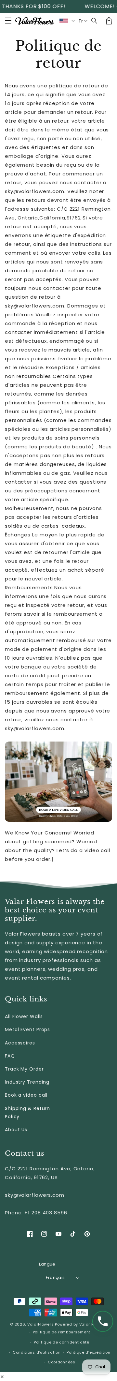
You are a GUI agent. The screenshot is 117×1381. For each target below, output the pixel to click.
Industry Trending (27, 1082)
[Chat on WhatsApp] (103, 1321)
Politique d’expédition (88, 1352)
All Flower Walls (24, 1016)
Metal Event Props (27, 1029)
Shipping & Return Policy (27, 1112)
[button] (94, 21)
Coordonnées (61, 1362)
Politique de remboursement (61, 1332)
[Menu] (8, 21)
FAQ (10, 1056)
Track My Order (24, 1069)
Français (55, 1277)
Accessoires (20, 1043)
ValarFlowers (40, 1324)
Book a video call (26, 1095)
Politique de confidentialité (61, 1342)
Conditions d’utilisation (37, 1352)
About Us (16, 1129)
